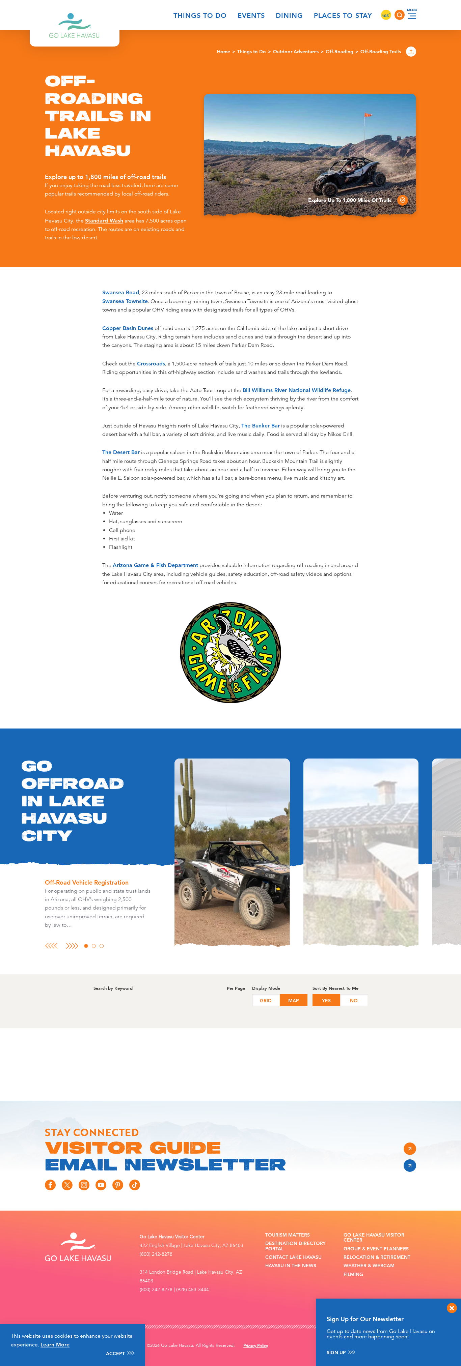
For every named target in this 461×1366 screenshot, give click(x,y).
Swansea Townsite (125, 301)
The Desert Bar (121, 452)
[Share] (411, 52)
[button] (232, 854)
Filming (353, 1274)
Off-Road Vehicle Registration (87, 882)
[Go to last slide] (51, 946)
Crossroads (151, 363)
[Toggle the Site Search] (400, 15)
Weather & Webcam (369, 1265)
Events (251, 15)
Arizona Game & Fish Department (155, 565)
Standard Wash (104, 220)
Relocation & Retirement (377, 1257)
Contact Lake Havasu (293, 1257)
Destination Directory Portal (295, 1246)
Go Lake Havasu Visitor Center (374, 1238)
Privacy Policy (255, 1345)
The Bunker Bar (260, 425)
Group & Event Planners (376, 1248)
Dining (289, 15)
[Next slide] (72, 946)
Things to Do (200, 15)
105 (386, 15)
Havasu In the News (290, 1265)
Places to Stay (343, 15)
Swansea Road (120, 292)
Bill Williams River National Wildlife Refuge (297, 390)
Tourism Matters (287, 1235)
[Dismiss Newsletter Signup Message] (452, 1308)
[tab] (86, 946)
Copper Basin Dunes (127, 328)
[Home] (74, 15)
